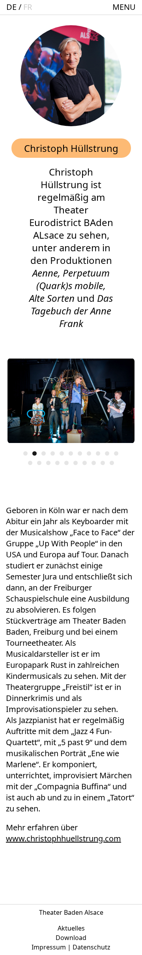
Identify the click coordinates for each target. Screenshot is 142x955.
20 (103, 463)
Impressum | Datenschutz (71, 947)
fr (27, 7)
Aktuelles (71, 928)
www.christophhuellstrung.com (63, 838)
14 (48, 463)
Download (71, 937)
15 (57, 463)
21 (112, 463)
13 (39, 463)
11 (116, 453)
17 (75, 463)
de (11, 7)
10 (107, 453)
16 (66, 463)
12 (30, 463)
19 (94, 463)
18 (84, 463)
